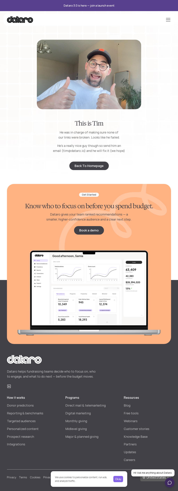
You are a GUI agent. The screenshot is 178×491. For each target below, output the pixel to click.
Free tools (131, 413)
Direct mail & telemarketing (85, 405)
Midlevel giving (76, 429)
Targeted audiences (21, 421)
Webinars (130, 421)
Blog (127, 405)
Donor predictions (20, 405)
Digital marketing (78, 413)
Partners (130, 444)
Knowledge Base (136, 436)
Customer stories (136, 429)
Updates (130, 452)
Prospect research (20, 436)
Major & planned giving (81, 436)
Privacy (11, 477)
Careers (129, 460)
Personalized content (23, 429)
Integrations (16, 444)
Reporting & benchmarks (25, 413)
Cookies (35, 477)
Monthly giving (76, 421)
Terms (23, 477)
